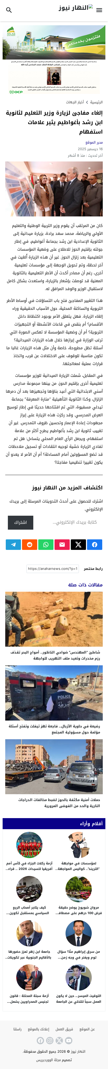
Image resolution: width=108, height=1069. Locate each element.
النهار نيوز (78, 1051)
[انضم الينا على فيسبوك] (40, 1040)
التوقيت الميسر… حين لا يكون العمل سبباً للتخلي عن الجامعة (78, 999)
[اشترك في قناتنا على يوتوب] (68, 1040)
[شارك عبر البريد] (62, 544)
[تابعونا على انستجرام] (49, 1040)
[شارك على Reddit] (29, 544)
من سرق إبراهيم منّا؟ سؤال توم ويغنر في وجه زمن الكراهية (78, 957)
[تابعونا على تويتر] (59, 1040)
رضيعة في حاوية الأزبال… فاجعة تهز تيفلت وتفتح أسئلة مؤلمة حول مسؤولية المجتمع (54, 729)
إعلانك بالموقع (38, 1029)
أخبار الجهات (75, 102)
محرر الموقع (94, 142)
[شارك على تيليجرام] (13, 544)
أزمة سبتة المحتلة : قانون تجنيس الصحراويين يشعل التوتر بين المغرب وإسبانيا (29, 1001)
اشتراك (20, 522)
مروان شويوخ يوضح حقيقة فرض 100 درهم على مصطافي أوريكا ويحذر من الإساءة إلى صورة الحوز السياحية (79, 916)
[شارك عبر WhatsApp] (46, 544)
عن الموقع (87, 1029)
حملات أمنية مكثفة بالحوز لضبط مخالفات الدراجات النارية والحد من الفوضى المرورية (59, 803)
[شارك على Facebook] (94, 544)
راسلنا (17, 1029)
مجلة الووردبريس (48, 1060)
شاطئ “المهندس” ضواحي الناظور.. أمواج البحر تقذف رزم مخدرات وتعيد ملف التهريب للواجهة (55, 655)
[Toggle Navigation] (100, 10)
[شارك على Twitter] (78, 544)
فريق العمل (64, 1029)
